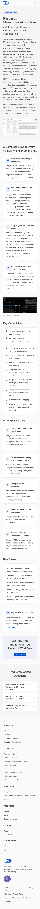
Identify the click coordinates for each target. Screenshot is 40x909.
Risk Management (11, 776)
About (6, 831)
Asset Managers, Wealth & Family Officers (19, 796)
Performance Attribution (14, 780)
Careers (8, 894)
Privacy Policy (18, 894)
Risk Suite (7, 769)
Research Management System (16, 761)
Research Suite (11, 13)
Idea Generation (11, 758)
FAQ (14, 902)
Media (6, 815)
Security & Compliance (12, 742)
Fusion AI (7, 735)
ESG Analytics (10, 765)
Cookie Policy (28, 898)
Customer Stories (10, 819)
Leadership (8, 835)
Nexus (6, 731)
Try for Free (20, 654)
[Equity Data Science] (6, 3)
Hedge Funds (9, 792)
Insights (7, 811)
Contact (8, 902)
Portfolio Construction (13, 772)
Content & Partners (11, 738)
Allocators (7, 799)
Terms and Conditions (13, 898)
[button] (20, 687)
